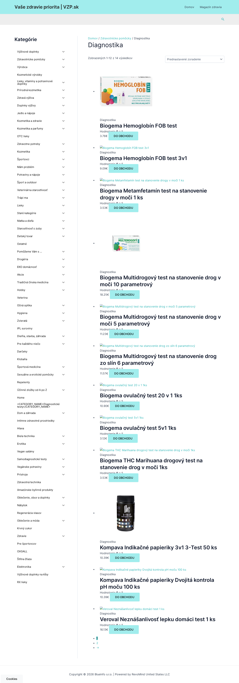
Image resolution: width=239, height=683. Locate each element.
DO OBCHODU (123, 136)
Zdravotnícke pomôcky (115, 38)
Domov (189, 7)
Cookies (11, 679)
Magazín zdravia (211, 7)
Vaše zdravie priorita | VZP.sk (47, 7)
